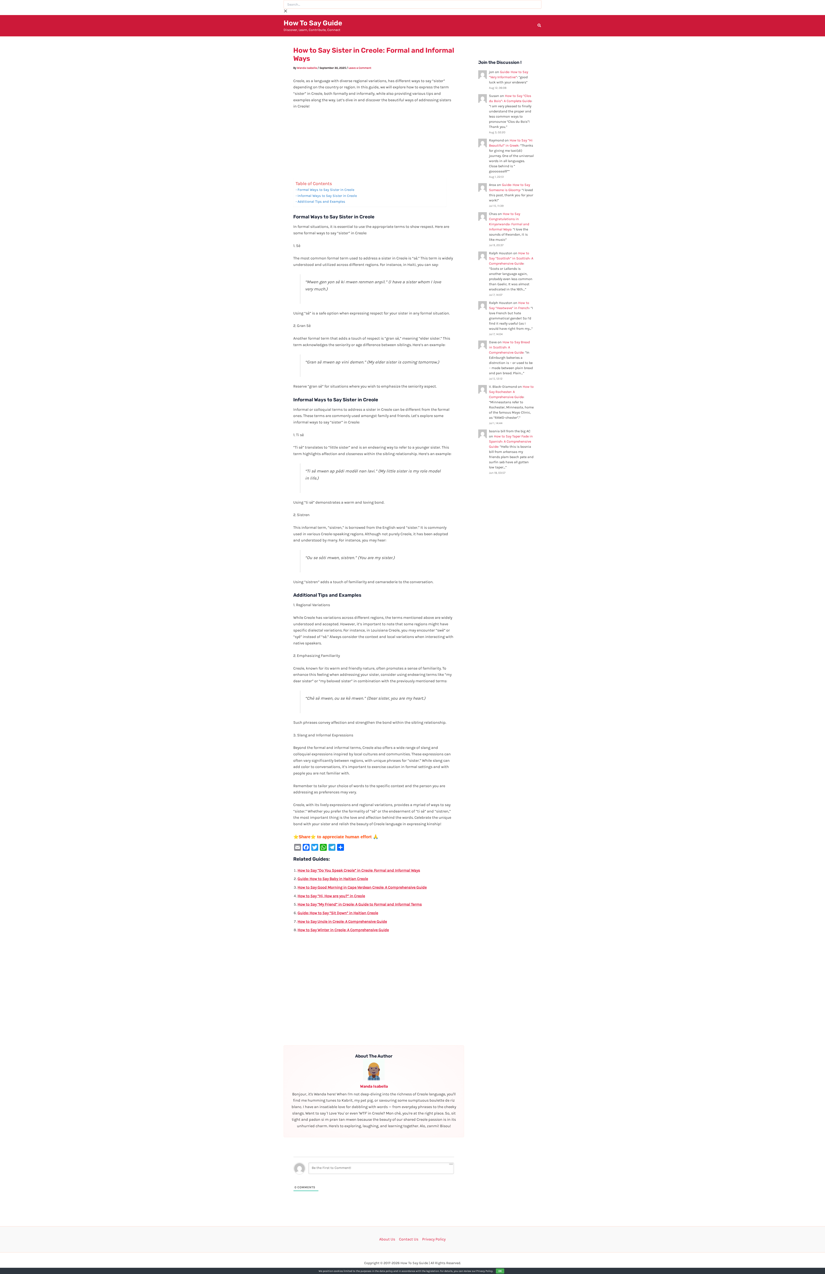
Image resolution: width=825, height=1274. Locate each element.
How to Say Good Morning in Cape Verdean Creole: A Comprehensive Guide (362, 887)
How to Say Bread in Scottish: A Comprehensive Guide (509, 347)
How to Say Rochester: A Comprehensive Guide (511, 392)
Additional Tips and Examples (321, 201)
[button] (539, 26)
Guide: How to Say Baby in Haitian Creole (333, 878)
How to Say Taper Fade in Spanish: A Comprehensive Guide (511, 441)
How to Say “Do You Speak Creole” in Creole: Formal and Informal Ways (359, 870)
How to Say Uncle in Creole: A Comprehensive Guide (342, 921)
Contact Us (408, 1239)
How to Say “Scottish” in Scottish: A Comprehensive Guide (511, 258)
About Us (387, 1239)
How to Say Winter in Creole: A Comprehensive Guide (343, 930)
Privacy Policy (434, 1239)
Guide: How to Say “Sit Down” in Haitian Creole (338, 913)
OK (500, 1270)
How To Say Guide (313, 23)
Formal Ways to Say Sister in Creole (326, 190)
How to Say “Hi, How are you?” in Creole (331, 896)
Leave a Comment (359, 67)
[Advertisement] (373, 146)
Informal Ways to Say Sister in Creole (327, 196)
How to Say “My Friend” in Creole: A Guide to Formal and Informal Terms (360, 904)
